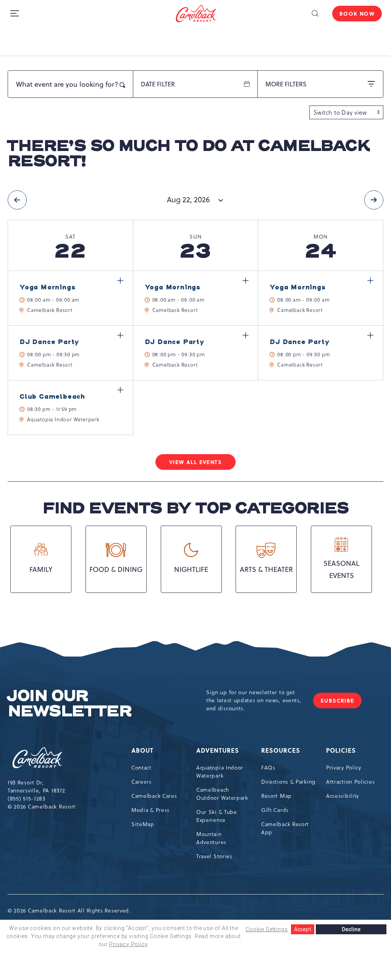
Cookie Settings (267, 929)
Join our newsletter (69, 703)
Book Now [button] (357, 13)
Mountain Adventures (211, 838)
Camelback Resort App (285, 828)
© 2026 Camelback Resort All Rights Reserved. (69, 910)
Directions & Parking (288, 782)
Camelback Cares (154, 796)
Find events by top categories (195, 508)
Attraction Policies (350, 782)
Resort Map (276, 796)
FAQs (268, 767)
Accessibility (342, 796)
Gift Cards (275, 810)
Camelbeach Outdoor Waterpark (222, 794)
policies (341, 750)
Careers (141, 782)
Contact (141, 767)
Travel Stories (214, 856)
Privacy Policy (343, 767)
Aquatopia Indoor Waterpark (219, 771)
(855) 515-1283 (26, 798)
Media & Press (150, 810)
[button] (314, 13)
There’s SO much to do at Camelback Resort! (188, 153)
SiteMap (142, 824)
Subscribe (341, 702)
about (142, 750)
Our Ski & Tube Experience (216, 816)
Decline (351, 929)
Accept (302, 929)
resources (280, 750)
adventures (217, 750)
